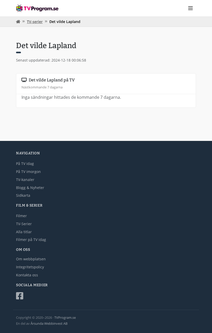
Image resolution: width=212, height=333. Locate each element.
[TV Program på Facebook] (106, 295)
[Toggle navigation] (190, 8)
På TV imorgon (28, 171)
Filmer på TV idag (31, 239)
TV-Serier (24, 223)
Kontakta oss (27, 275)
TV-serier (35, 21)
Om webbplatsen (31, 258)
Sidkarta (23, 195)
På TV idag (25, 163)
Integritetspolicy (30, 266)
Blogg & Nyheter (30, 187)
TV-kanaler (25, 179)
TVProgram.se (65, 317)
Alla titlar (24, 231)
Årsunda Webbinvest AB (49, 323)
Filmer (21, 215)
